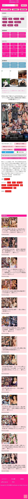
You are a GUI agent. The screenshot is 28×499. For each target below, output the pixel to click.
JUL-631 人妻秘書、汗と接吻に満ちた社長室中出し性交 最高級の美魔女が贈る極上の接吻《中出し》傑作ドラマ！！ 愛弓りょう (13, 467)
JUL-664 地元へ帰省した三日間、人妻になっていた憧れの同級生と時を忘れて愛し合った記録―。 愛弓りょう (13, 447)
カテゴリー (4, 479)
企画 (22, 54)
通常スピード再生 (20, 143)
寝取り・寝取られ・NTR (13, 185)
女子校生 (6, 46)
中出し (13, 182)
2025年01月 (14, 36)
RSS (13, 482)
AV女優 (13, 479)
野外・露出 (14, 54)
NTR (5, 25)
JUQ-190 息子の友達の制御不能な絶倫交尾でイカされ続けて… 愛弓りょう (13, 291)
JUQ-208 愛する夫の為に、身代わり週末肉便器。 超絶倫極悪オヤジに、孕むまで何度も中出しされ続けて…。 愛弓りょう (13, 251)
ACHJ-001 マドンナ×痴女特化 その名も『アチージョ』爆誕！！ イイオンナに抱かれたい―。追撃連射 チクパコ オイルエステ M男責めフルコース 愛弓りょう (14, 272)
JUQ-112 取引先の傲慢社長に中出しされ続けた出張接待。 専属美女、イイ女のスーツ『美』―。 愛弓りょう (13, 329)
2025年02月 (6, 36)
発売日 (22, 479)
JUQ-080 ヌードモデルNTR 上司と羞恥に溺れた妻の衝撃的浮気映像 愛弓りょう (14, 348)
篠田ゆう (10, 25)
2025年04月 (14, 33)
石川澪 (5, 18)
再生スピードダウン (20, 146)
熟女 (22, 46)
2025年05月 (6, 33)
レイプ (11, 22)
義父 (11, 18)
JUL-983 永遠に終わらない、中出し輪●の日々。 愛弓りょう (13, 389)
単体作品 (4, 185)
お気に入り (24, 5)
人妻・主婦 (22, 44)
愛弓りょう (7, 179)
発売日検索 (23, 9)
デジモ (9, 182)
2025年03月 (22, 33)
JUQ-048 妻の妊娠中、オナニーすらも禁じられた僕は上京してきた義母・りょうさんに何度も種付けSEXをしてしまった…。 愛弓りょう (13, 369)
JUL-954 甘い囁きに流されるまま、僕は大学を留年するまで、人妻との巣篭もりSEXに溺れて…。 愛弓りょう (13, 408)
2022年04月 (8, 191)
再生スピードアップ (7, 146)
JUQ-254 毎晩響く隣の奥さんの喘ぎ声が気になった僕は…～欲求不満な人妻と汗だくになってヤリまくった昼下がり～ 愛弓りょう (13, 230)
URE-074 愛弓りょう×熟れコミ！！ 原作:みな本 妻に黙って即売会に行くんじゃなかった (14, 427)
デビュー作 (5, 49)
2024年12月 (22, 36)
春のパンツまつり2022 (7, 187)
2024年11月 (22, 66)
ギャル (5, 22)
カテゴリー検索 (6, 9)
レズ (23, 18)
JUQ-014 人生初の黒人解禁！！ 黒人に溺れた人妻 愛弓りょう (14, 310)
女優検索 (15, 9)
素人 (17, 25)
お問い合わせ (4, 482)
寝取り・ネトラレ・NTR (6, 55)
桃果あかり (18, 22)
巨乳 (6, 44)
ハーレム (17, 18)
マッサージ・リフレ (22, 50)
